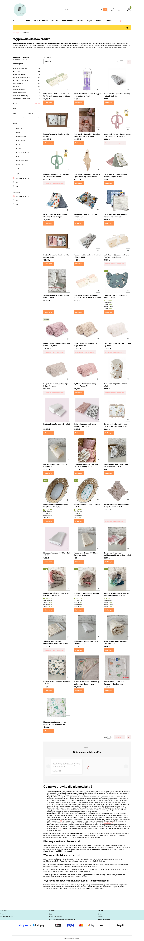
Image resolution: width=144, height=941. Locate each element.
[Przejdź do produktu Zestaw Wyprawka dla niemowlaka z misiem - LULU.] (56, 241)
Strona (118, 62)
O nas (51, 914)
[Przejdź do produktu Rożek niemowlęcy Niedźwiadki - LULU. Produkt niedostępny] (117, 369)
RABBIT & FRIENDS (22, 160)
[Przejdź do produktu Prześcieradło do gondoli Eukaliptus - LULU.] (87, 490)
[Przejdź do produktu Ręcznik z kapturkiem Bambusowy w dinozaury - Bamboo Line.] (87, 667)
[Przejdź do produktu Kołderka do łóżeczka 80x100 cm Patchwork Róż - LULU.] (87, 579)
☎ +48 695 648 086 (55, 916)
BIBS (59, 828)
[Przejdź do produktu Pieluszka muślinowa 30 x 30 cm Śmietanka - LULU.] (87, 627)
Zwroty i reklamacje (104, 919)
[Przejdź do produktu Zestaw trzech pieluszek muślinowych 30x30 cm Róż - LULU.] (117, 539)
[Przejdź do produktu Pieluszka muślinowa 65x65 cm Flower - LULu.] (87, 200)
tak (17, 182)
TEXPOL (18, 168)
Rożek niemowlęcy (26, 74)
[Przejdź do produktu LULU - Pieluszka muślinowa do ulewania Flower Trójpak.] (117, 200)
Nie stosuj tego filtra (22, 178)
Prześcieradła (26, 83)
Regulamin (3, 914)
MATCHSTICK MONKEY (23, 152)
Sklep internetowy (71, 938)
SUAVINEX (19, 164)
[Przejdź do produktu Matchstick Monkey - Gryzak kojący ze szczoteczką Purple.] (87, 80)
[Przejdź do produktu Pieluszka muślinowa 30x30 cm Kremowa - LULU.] (87, 539)
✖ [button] (127, 28)
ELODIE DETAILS (21, 136)
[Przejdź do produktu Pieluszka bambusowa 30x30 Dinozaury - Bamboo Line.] (117, 667)
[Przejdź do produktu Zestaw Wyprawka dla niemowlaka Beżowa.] (56, 120)
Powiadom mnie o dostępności (114, 143)
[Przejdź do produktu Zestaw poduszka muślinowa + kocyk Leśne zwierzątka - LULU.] (117, 410)
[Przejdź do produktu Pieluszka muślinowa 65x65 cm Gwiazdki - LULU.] (117, 627)
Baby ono (19, 128)
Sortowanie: (47, 57)
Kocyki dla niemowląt (26, 80)
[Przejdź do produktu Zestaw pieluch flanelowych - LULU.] (56, 410)
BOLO (18, 132)
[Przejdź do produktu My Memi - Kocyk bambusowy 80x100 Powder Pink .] (87, 369)
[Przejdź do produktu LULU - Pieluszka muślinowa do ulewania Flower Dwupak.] (56, 200)
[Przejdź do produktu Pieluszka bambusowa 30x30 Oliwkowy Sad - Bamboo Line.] (56, 708)
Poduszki (26, 71)
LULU (18, 144)
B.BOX (61, 821)
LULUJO (18, 148)
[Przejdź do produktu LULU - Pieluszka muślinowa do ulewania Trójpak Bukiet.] (117, 160)
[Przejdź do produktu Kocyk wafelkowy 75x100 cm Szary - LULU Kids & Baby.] (117, 80)
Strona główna (17, 32)
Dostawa (100, 914)
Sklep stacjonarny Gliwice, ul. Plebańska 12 (62, 919)
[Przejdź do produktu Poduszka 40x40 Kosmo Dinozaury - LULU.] (56, 667)
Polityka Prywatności (6, 916)
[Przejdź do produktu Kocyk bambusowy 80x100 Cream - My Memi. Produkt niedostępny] (117, 329)
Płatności (100, 916)
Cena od (15, 113)
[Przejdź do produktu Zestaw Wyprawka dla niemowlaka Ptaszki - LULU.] (56, 281)
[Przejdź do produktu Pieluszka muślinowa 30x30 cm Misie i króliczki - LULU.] (117, 450)
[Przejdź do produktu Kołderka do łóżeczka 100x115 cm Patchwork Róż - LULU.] (56, 579)
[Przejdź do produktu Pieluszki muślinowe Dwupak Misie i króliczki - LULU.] (87, 241)
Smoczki (26, 87)
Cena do (30, 113)
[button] (105, 9)
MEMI (18, 156)
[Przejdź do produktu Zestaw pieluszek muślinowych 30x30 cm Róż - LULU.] (87, 410)
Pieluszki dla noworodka (26, 77)
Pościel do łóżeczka (26, 68)
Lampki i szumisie (26, 90)
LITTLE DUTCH (20, 140)
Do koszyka (48, 102)
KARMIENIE (107, 823)
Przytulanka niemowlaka (26, 99)
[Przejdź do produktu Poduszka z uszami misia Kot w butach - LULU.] (117, 281)
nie (17, 186)
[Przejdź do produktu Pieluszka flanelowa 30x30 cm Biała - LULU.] (56, 539)
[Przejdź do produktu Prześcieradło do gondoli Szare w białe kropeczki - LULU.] (56, 490)
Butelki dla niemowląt (26, 96)
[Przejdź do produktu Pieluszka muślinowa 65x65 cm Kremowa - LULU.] (56, 450)
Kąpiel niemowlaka (26, 93)
